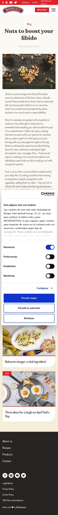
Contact (35, 2)
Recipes (6, 447)
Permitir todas (29, 298)
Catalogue (25, 2)
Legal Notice (7, 483)
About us (7, 441)
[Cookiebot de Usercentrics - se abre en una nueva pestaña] (41, 194)
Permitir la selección (29, 308)
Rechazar (29, 318)
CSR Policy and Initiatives (12, 500)
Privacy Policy (8, 489)
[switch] (50, 256)
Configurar (43, 288)
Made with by (14, 507)
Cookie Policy (8, 494)
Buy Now (42, 9)
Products (7, 454)
